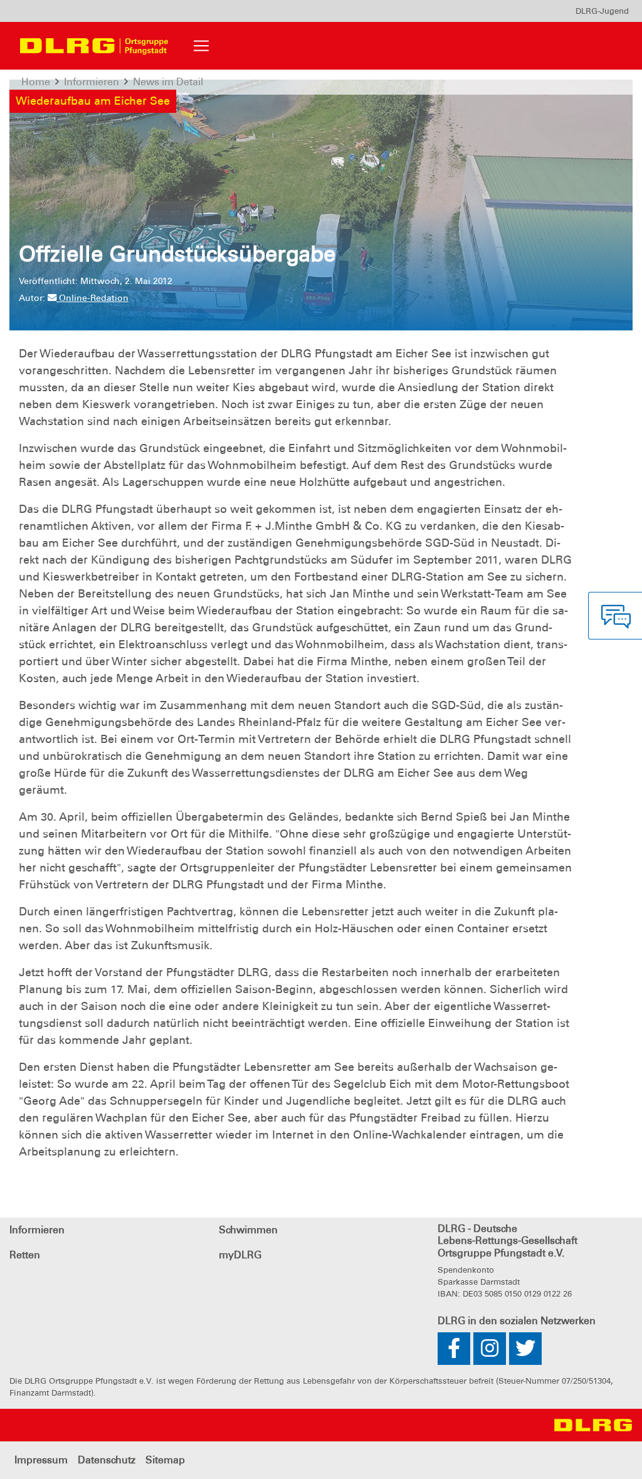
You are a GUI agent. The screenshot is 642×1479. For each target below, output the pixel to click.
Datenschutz (106, 1460)
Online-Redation (92, 297)
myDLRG (240, 1255)
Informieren (37, 1230)
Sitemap (165, 1460)
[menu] (602, 11)
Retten (24, 1255)
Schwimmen (248, 1230)
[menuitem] (602, 11)
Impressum (41, 1460)
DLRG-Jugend (602, 11)
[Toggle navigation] (201, 46)
